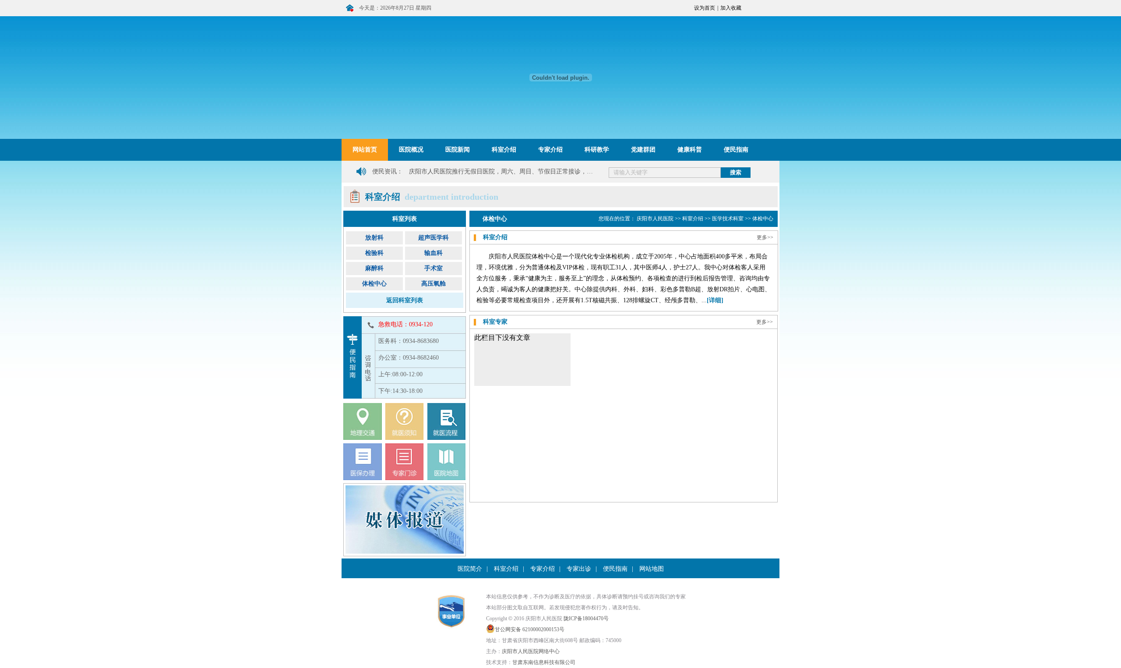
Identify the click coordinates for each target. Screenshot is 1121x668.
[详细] (715, 300)
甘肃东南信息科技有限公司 (543, 662)
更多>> (765, 237)
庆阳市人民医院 (655, 219)
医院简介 (470, 569)
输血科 (433, 253)
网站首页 (365, 149)
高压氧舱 (433, 283)
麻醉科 (374, 268)
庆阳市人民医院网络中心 (531, 651)
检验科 (374, 253)
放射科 (374, 237)
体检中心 (374, 283)
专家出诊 (579, 569)
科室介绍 (504, 149)
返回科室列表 (404, 300)
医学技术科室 (728, 219)
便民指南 (736, 149)
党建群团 (643, 149)
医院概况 (411, 149)
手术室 (433, 268)
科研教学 (597, 149)
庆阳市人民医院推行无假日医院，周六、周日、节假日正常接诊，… (501, 171)
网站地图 (651, 569)
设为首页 (704, 8)
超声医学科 (433, 237)
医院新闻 (457, 149)
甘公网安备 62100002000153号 (529, 629)
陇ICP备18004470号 (586, 618)
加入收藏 (730, 8)
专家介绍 (550, 149)
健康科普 (689, 149)
